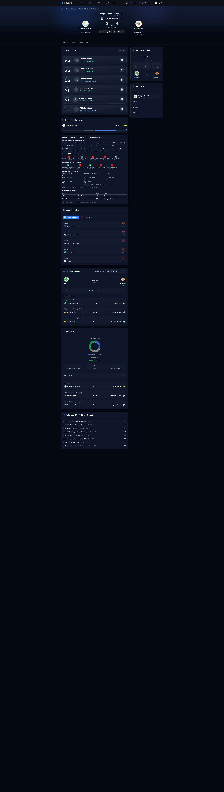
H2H (87, 42)
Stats (81, 42)
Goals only (122, 50)
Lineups (73, 42)
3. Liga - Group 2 (109, 18)
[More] (119, 2)
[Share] (114, 31)
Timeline (65, 42)
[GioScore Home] (66, 3)
